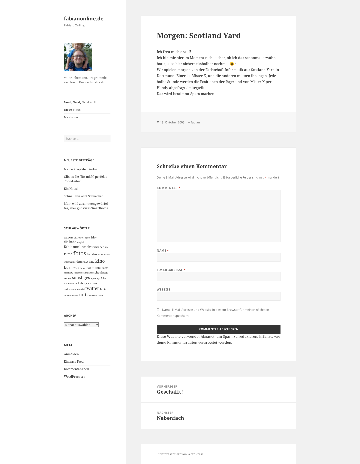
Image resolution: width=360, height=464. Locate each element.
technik (79, 283)
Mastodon (71, 117)
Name (163, 250)
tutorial (81, 289)
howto (107, 254)
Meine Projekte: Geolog (80, 169)
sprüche (101, 278)
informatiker (70, 262)
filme (68, 254)
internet (82, 261)
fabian (195, 122)
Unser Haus (72, 110)
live (88, 268)
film (107, 247)
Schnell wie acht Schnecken (84, 196)
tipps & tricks (90, 283)
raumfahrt (87, 272)
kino (100, 261)
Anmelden (71, 354)
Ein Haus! (71, 189)
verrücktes (92, 295)
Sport (93, 278)
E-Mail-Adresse (171, 270)
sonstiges (81, 277)
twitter (92, 288)
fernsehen (98, 247)
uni (82, 295)
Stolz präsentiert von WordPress (180, 454)
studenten (69, 283)
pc (71, 272)
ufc (103, 288)
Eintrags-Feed (74, 361)
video (100, 295)
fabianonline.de (84, 18)
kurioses (71, 267)
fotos (79, 253)
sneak (67, 278)
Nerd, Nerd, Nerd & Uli (80, 102)
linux (82, 268)
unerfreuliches (71, 295)
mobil (67, 272)
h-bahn (92, 254)
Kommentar (168, 188)
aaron (68, 237)
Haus (100, 254)
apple (87, 237)
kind (91, 261)
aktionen (79, 237)
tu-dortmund (70, 289)
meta (105, 268)
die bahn (70, 242)
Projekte (78, 272)
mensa (97, 267)
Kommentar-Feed (76, 369)
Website (163, 289)
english (80, 242)
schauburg (100, 272)
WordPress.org (74, 376)
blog (94, 237)
